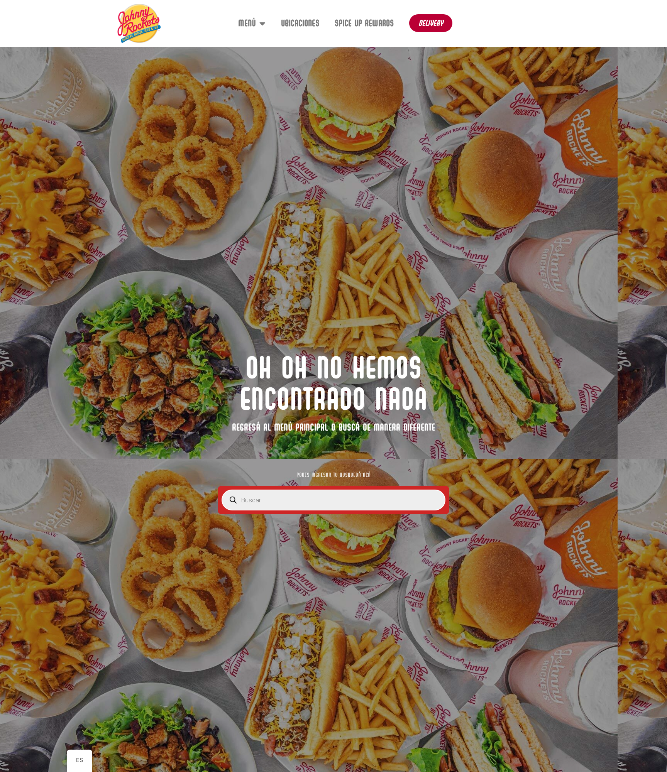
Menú (247, 23)
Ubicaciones (300, 23)
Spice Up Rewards (364, 23)
